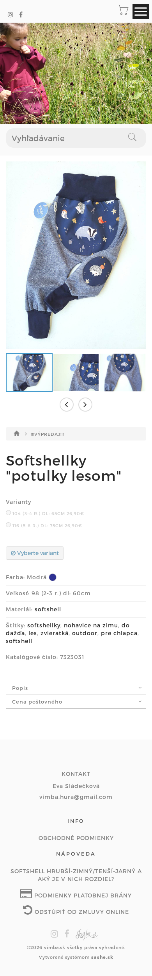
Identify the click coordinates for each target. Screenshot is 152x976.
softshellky (43, 625)
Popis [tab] (20, 688)
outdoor (84, 633)
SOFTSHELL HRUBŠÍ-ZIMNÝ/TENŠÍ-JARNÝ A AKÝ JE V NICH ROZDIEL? (76, 875)
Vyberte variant (37, 553)
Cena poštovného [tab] (37, 701)
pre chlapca (119, 633)
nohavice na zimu (91, 625)
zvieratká (55, 633)
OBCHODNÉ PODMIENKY (76, 838)
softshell (48, 609)
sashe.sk (102, 957)
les (32, 633)
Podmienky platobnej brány (82, 895)
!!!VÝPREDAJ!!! (47, 434)
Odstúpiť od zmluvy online (81, 911)
